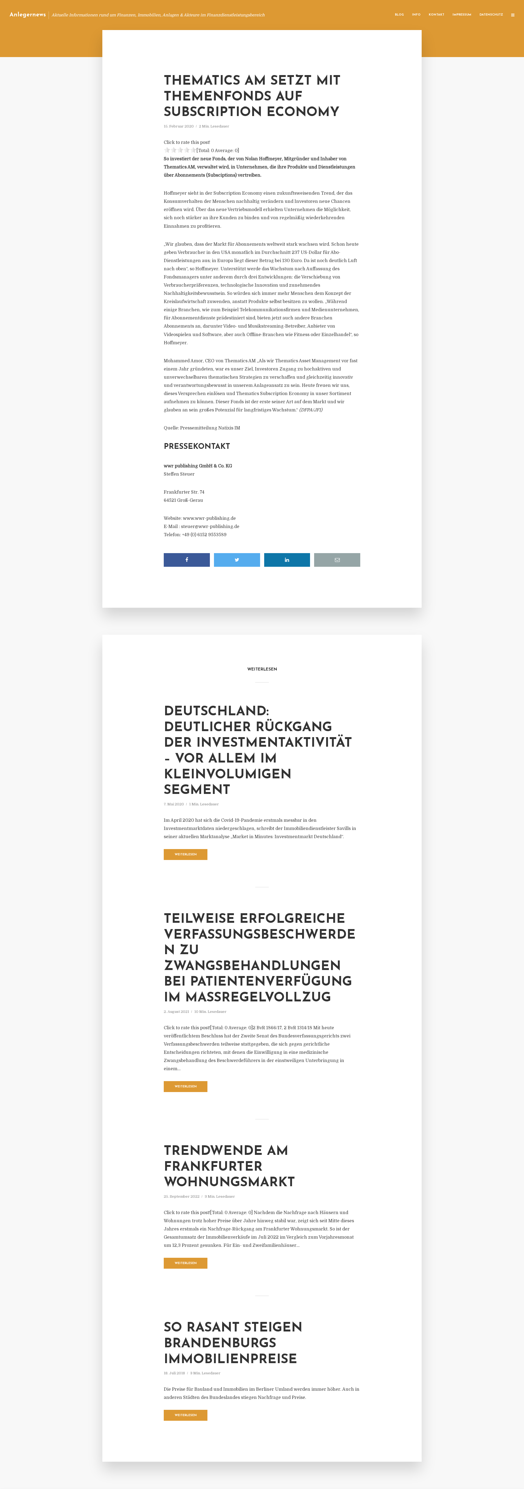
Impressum (461, 14)
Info (416, 14)
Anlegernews (28, 15)
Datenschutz (491, 14)
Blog (399, 14)
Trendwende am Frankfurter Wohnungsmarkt (229, 1167)
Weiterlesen (186, 854)
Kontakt (436, 14)
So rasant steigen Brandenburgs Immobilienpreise (233, 1344)
